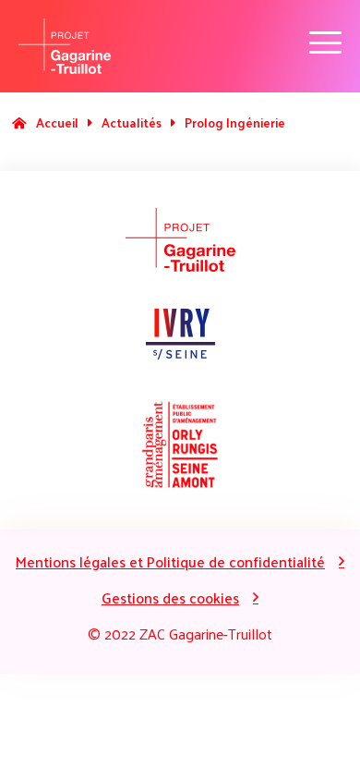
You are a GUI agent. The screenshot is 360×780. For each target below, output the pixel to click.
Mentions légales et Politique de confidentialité (170, 561)
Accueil (57, 122)
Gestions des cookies (170, 597)
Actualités (132, 122)
